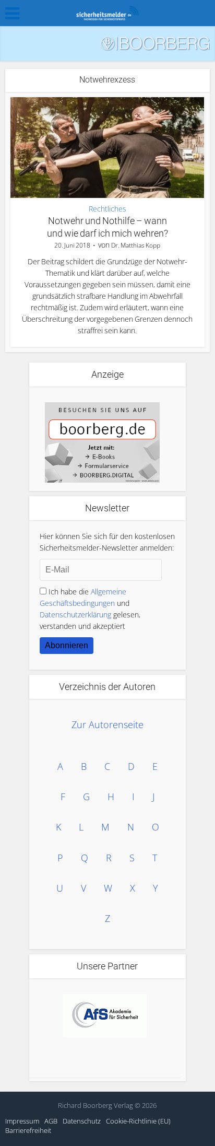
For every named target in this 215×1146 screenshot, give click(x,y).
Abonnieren (66, 645)
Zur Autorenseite (107, 724)
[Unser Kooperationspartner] (105, 1015)
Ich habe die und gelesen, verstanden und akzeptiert (90, 609)
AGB (50, 1121)
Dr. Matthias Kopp (135, 245)
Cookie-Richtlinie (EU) (138, 1121)
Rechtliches (107, 209)
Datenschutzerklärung (75, 614)
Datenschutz (82, 1121)
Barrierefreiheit (28, 1130)
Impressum (22, 1121)
